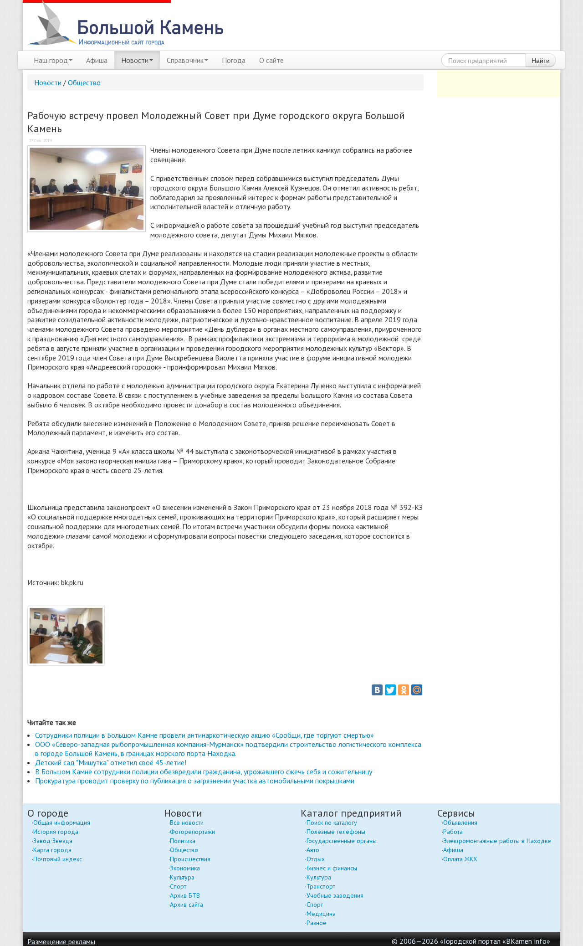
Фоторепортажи (192, 832)
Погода (233, 60)
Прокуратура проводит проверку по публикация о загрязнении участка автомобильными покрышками (194, 780)
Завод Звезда (52, 841)
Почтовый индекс (57, 859)
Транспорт (321, 886)
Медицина (321, 914)
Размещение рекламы (61, 941)
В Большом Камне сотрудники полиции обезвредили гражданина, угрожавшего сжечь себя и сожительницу (203, 771)
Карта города (52, 850)
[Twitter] (390, 689)
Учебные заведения (335, 895)
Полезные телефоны (336, 832)
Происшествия (190, 859)
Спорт (178, 886)
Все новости (187, 822)
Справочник (185, 60)
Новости (134, 60)
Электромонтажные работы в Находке (497, 841)
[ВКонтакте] (377, 689)
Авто (313, 850)
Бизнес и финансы (332, 868)
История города (55, 832)
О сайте (271, 60)
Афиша (96, 60)
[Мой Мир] (416, 689)
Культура (182, 877)
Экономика (185, 868)
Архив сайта (186, 904)
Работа (453, 832)
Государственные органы (342, 841)
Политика (182, 841)
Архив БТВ (185, 895)
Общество (84, 82)
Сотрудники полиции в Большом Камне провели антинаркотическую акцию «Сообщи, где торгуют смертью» (204, 735)
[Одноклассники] (403, 689)
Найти (541, 60)
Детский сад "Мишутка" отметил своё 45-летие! (110, 762)
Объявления (460, 822)
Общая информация (61, 822)
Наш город (51, 60)
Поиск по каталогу (332, 822)
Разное (317, 923)
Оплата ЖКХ (460, 859)
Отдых (316, 859)
